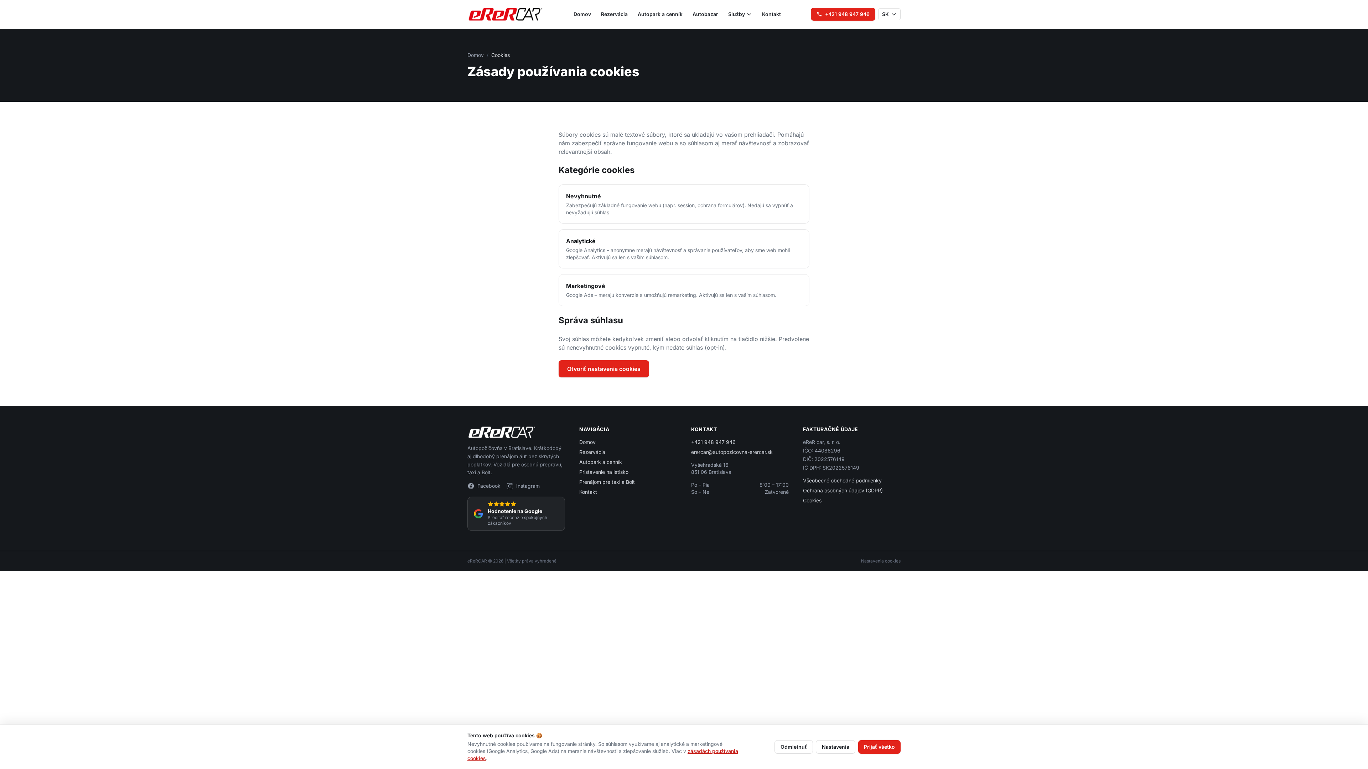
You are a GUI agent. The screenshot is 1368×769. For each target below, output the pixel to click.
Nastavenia (835, 747)
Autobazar (705, 14)
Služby (736, 14)
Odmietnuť (794, 747)
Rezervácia (614, 14)
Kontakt (771, 14)
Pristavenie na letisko (603, 472)
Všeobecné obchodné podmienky (842, 480)
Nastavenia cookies (881, 561)
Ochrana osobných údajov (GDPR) (843, 490)
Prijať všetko (879, 747)
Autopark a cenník (660, 14)
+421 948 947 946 (847, 14)
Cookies (812, 500)
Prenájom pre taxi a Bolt (607, 482)
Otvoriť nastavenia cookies (604, 368)
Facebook (489, 486)
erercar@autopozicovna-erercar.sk (732, 452)
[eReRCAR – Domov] (505, 14)
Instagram (528, 486)
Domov (582, 14)
